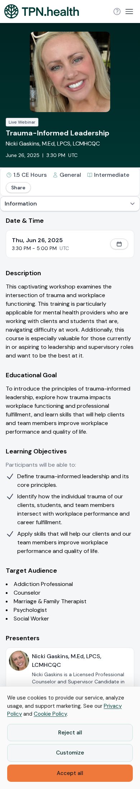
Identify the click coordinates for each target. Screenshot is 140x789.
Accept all (70, 773)
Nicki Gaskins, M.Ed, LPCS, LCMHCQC (53, 143)
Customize (70, 752)
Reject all (70, 732)
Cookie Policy (50, 714)
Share (18, 187)
